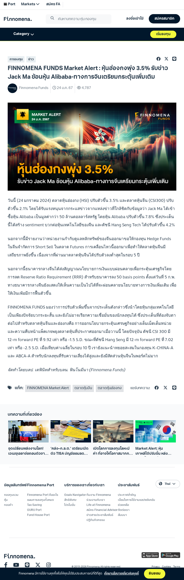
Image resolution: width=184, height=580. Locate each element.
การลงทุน (16, 59)
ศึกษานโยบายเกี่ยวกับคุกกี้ (121, 573)
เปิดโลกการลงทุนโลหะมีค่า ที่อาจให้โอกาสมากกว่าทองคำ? (113, 452)
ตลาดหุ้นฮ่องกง (110, 388)
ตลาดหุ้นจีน (83, 388)
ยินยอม (155, 573)
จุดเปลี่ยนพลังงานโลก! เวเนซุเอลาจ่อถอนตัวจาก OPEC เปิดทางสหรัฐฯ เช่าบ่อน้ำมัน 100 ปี (28, 452)
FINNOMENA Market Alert (48, 388)
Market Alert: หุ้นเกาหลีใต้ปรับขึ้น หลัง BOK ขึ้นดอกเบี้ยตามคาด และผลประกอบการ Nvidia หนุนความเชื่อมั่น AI (155, 452)
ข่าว (31, 59)
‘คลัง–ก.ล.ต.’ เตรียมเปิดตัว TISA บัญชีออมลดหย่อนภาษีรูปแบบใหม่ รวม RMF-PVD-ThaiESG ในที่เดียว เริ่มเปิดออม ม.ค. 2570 (71, 452)
